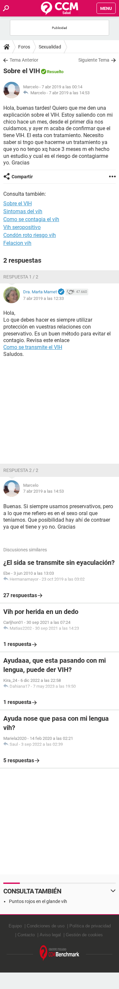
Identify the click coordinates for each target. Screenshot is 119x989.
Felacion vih (17, 243)
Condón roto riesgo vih (29, 235)
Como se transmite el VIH (32, 347)
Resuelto (55, 71)
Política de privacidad (90, 925)
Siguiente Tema (93, 60)
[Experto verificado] (61, 292)
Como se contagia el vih (31, 219)
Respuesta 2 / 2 (20, 470)
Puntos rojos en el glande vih (38, 901)
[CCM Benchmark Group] (59, 953)
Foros (24, 46)
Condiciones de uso (45, 925)
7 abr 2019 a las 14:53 (69, 92)
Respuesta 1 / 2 (20, 276)
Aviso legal (50, 934)
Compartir (22, 176)
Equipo (15, 925)
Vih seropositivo (22, 227)
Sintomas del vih (22, 211)
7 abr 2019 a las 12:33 (43, 298)
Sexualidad (50, 46)
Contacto (26, 934)
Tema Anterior (24, 60)
